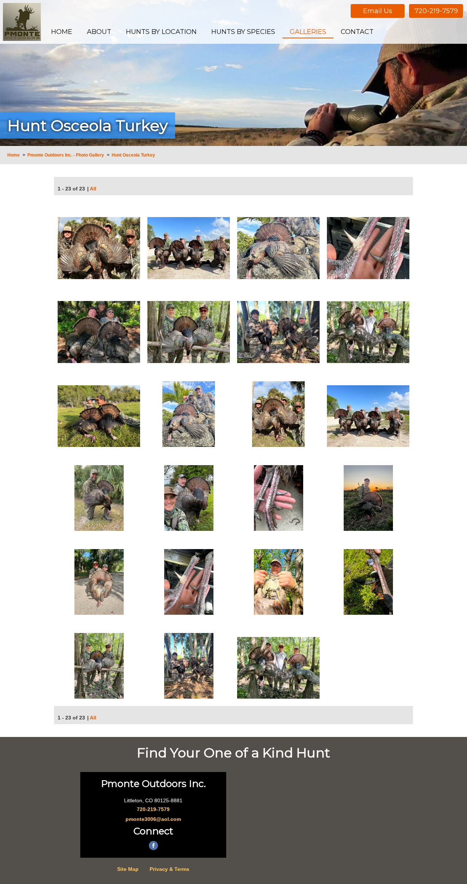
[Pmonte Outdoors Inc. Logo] (22, 22)
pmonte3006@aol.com (153, 819)
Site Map (128, 869)
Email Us (377, 11)
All (93, 189)
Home (13, 155)
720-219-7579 (436, 11)
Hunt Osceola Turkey (133, 155)
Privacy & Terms (169, 869)
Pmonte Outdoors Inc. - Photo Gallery (65, 155)
